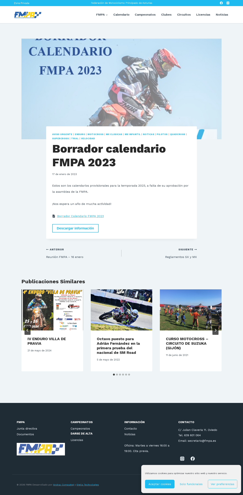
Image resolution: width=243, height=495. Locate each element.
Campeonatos (145, 14)
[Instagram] (228, 3)
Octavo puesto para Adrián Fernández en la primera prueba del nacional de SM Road (118, 346)
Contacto (130, 428)
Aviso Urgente (62, 134)
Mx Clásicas (114, 134)
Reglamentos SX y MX (181, 253)
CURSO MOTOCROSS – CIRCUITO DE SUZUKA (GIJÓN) (187, 343)
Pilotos (162, 134)
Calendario (121, 14)
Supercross (60, 138)
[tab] (114, 375)
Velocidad (88, 138)
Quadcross (177, 134)
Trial (75, 138)
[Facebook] (221, 3)
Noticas (148, 134)
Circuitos (184, 14)
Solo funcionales (191, 484)
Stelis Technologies (88, 484)
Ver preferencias (222, 484)
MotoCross (95, 134)
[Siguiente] (215, 330)
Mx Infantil (133, 134)
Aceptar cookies (159, 484)
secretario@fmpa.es (202, 440)
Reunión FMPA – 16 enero (64, 253)
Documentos (25, 434)
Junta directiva (27, 428)
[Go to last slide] (27, 330)
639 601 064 (192, 435)
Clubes (166, 14)
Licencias (203, 14)
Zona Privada (21, 3)
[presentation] (52, 309)
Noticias (222, 14)
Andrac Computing (63, 484)
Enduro (80, 134)
